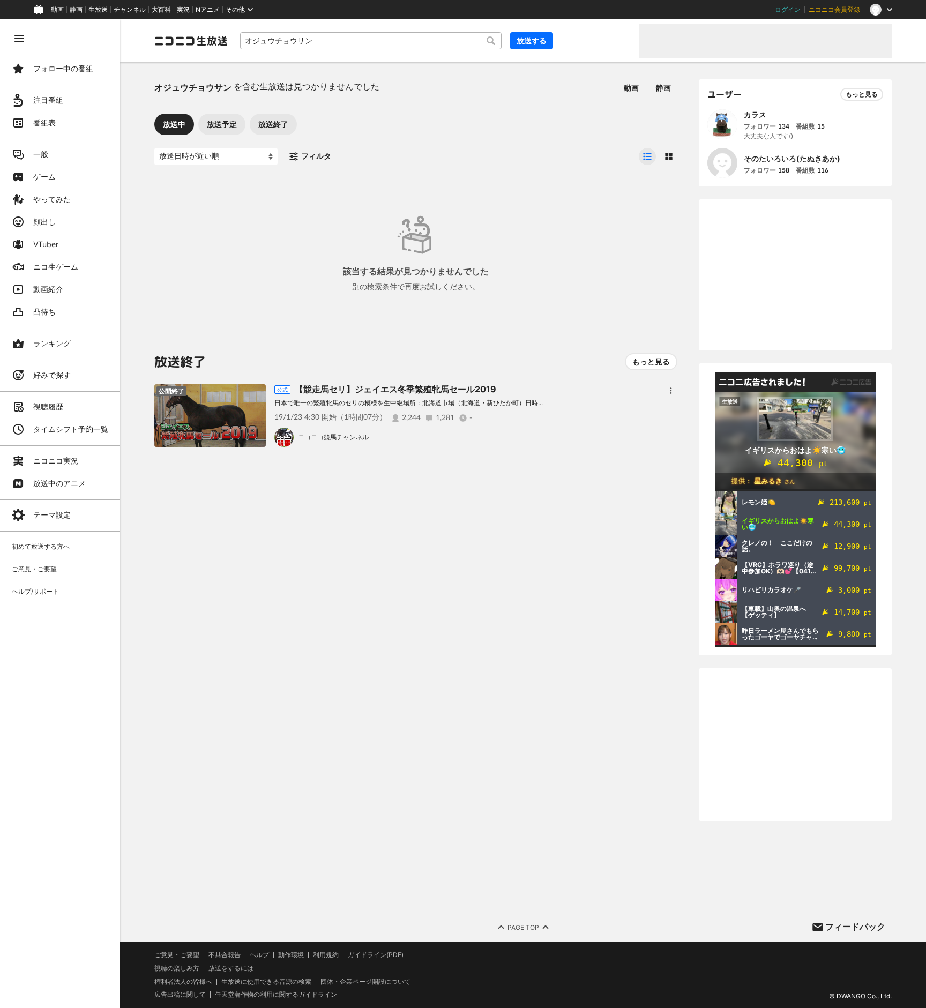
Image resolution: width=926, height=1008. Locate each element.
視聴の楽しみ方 (176, 968)
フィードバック (855, 926)
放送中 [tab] (174, 124)
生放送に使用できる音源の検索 (266, 982)
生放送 (98, 9)
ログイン (788, 9)
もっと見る (651, 361)
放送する (532, 40)
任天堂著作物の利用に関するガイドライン (276, 994)
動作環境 (291, 955)
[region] (60, 513)
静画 (76, 9)
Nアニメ (208, 9)
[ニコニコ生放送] (190, 41)
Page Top (523, 927)
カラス (755, 114)
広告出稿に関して (180, 994)
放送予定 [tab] (222, 124)
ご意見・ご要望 (176, 955)
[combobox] (371, 40)
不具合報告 (224, 955)
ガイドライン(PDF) (376, 955)
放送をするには (230, 968)
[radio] (647, 156)
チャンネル (130, 9)
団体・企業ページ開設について (365, 982)
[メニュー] (670, 390)
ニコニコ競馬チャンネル (333, 437)
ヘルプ (259, 955)
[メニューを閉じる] (19, 38)
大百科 (161, 9)
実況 (183, 9)
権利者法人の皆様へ (183, 981)
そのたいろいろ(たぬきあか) (792, 158)
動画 (57, 9)
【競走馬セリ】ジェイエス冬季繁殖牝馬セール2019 (395, 389)
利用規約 (326, 955)
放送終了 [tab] (273, 124)
